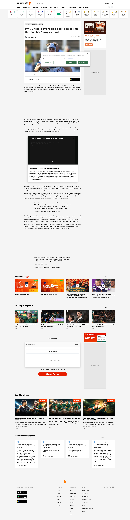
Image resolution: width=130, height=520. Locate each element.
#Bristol (42, 261)
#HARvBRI (59, 261)
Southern (72, 505)
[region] (65, 59)
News (18, 7)
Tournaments (43, 7)
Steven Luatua (38, 119)
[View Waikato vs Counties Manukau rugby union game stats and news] (105, 14)
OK (52, 161)
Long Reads (35, 7)
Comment (30, 79)
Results (59, 496)
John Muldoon (39, 228)
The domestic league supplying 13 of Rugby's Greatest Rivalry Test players (52, 445)
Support (84, 505)
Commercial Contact (87, 508)
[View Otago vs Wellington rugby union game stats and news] (114, 14)
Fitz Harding (54, 86)
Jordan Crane (28, 228)
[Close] (88, 53)
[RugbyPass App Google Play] (32, 497)
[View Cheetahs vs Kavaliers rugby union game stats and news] (123, 14)
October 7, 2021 (55, 267)
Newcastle (57, 130)
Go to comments (22, 465)
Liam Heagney (31, 37)
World (71, 508)
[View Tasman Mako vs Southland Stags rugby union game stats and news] (58, 14)
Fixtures (59, 493)
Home (58, 490)
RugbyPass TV (63, 7)
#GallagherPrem (46, 208)
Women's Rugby (73, 7)
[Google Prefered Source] (74, 79)
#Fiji (54, 261)
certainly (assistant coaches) (69, 226)
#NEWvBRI (37, 208)
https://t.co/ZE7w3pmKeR (41, 264)
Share (37, 79)
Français (72, 514)
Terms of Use (85, 493)
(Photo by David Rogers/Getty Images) (34, 74)
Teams (50, 7)
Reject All (71, 62)
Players (56, 7)
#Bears (62, 206)
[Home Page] (24, 3)
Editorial (84, 511)
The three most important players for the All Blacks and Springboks (26, 445)
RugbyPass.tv (73, 493)
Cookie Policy (85, 496)
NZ (70, 511)
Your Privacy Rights (48, 62)
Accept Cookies (82, 62)
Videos (59, 502)
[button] (31, 414)
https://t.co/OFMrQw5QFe (59, 208)
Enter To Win (89, 44)
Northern (72, 502)
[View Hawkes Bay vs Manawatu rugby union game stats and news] (21, 14)
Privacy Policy (85, 490)
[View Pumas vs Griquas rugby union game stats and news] (31, 14)
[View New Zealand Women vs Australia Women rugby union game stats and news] (68, 14)
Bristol (67, 121)
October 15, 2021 (55, 211)
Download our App (84, 7)
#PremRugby (49, 261)
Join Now (72, 490)
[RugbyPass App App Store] (32, 492)
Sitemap (59, 505)
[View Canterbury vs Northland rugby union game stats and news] (12, 14)
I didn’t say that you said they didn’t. (51, 450)
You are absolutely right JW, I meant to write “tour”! (76, 450)
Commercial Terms (86, 499)
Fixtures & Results (26, 7)
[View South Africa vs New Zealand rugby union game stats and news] (95, 14)
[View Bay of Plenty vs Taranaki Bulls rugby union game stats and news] (86, 14)
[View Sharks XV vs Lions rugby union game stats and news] (49, 14)
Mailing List (72, 496)
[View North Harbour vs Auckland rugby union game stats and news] (77, 14)
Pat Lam (33, 86)
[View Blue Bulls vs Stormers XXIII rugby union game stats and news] (40, 14)
